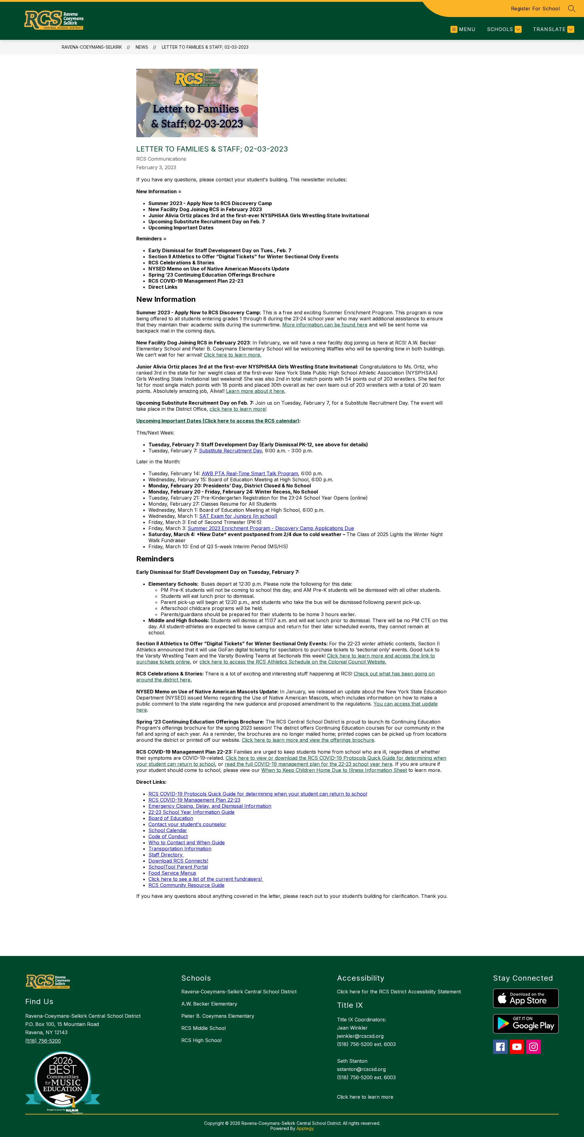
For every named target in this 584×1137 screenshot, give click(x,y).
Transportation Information (179, 849)
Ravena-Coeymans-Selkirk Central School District (239, 992)
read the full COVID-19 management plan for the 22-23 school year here (308, 764)
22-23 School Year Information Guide (191, 812)
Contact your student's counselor (187, 824)
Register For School (535, 8)
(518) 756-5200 (43, 1041)
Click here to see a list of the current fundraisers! (205, 879)
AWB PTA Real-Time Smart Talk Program (250, 473)
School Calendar (167, 830)
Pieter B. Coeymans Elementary (217, 1016)
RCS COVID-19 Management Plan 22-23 (194, 800)
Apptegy (305, 1128)
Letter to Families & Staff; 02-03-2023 (205, 47)
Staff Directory (166, 855)
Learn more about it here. (255, 391)
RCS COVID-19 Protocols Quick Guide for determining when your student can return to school (257, 794)
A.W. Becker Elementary (209, 1004)
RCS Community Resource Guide (186, 885)
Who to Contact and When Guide (186, 842)
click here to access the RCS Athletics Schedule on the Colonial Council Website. (293, 662)
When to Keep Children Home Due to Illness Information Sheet (334, 770)
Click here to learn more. (232, 355)
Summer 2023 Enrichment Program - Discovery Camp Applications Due (271, 528)
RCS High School (201, 1040)
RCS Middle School (203, 1028)
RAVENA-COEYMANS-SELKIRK (92, 47)
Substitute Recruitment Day (230, 451)
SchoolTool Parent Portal (178, 867)
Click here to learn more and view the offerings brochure (308, 740)
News (142, 47)
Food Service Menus (172, 873)
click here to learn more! (238, 409)
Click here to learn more (365, 1097)
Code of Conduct (168, 836)
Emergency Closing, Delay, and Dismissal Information (209, 806)
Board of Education (170, 818)
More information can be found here (324, 325)
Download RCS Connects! (178, 861)
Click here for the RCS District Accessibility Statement (399, 992)
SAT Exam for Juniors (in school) (238, 516)
